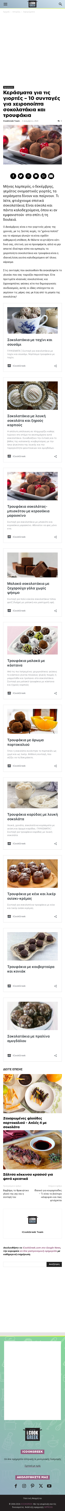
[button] (5, 4)
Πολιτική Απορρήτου (32, 1498)
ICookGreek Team (11, 121)
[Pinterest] (32, 1487)
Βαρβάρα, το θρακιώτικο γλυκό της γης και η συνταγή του (16, 1193)
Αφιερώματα (29, 11)
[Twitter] (41, 1487)
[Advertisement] (32, 1306)
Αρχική (6, 11)
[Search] (60, 4)
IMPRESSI (48, 1507)
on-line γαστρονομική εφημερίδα (38, 1250)
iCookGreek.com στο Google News (41, 1247)
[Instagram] (24, 1487)
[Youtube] (49, 1487)
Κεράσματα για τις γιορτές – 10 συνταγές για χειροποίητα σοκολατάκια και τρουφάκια (31, 104)
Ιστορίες (16, 11)
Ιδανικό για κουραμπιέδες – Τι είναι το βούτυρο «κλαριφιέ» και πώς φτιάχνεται (48, 1195)
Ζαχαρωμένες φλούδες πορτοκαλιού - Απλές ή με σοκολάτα (25, 1123)
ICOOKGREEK (26, 1504)
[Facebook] (16, 1487)
